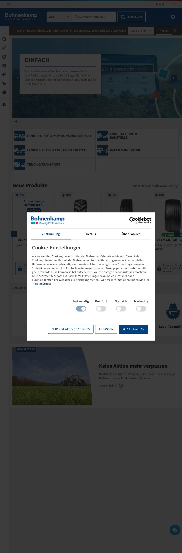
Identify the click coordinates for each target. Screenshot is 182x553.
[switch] (101, 309)
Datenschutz (43, 284)
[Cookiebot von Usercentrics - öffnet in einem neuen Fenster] (135, 220)
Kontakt (160, 4)
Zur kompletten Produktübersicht (153, 186)
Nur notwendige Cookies (71, 329)
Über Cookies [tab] (131, 234)
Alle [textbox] (51, 17)
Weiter (163, 31)
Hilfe (8, 4)
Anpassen (106, 329)
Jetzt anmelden (108, 386)
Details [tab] (91, 234)
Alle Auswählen (133, 329)
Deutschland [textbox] (138, 31)
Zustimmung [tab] (51, 234)
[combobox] (59, 17)
